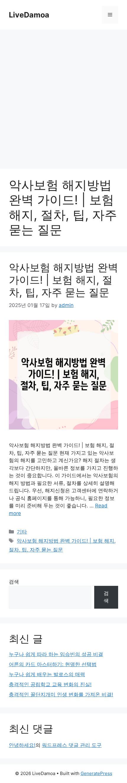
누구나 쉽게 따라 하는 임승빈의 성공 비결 (56, 654)
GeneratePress (96, 773)
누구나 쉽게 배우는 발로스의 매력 (47, 674)
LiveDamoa (29, 14)
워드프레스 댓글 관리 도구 (72, 745)
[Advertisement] (63, 96)
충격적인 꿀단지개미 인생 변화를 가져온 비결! (61, 694)
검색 (14, 582)
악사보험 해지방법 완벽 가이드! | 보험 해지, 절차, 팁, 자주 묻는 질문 (63, 279)
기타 (22, 532)
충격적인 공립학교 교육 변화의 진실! (50, 684)
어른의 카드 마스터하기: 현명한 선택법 (53, 664)
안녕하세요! (22, 745)
